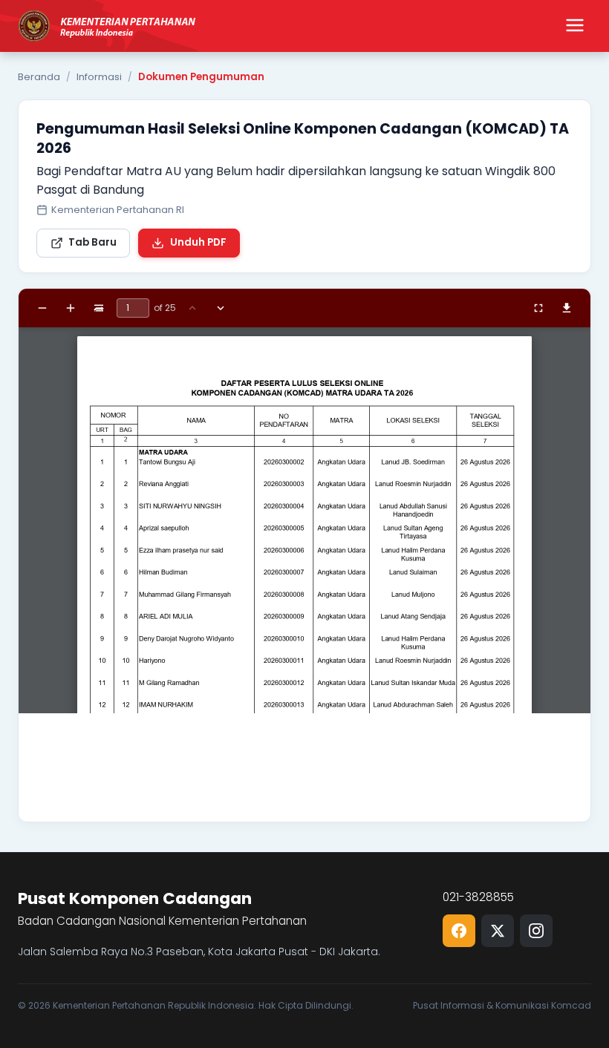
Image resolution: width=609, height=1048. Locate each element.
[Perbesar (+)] (70, 308)
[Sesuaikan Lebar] (99, 308)
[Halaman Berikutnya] (220, 308)
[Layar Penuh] (538, 308)
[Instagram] (536, 930)
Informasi (99, 77)
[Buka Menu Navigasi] (574, 26)
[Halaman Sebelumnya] (192, 308)
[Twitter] (497, 930)
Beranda (39, 77)
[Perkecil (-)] (42, 308)
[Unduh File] (567, 308)
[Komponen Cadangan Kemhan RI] (107, 26)
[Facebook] (459, 930)
